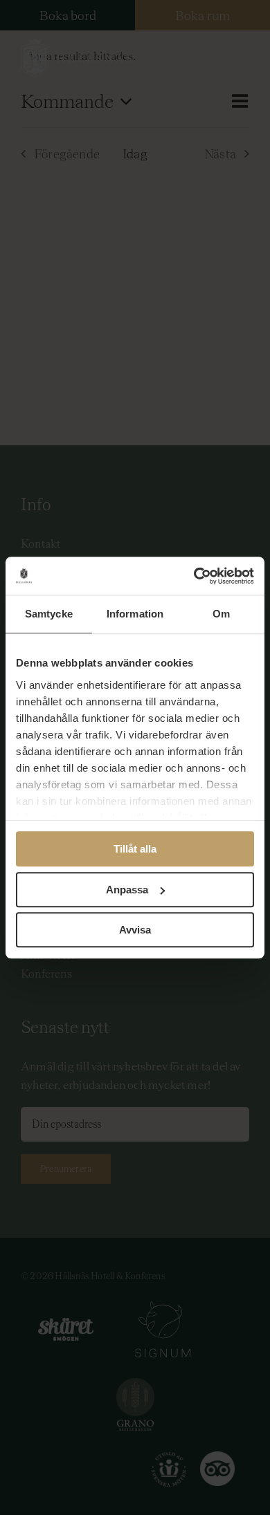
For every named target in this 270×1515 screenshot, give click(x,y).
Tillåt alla (135, 849)
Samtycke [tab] (49, 614)
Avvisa (135, 930)
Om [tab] (221, 614)
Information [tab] (135, 614)
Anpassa (127, 889)
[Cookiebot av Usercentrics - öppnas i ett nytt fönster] (194, 576)
